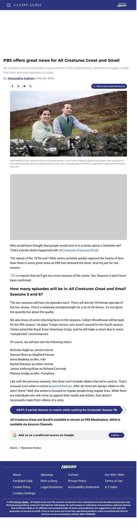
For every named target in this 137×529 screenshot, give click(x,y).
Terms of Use (113, 481)
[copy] (30, 86)
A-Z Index (111, 487)
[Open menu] (9, 5)
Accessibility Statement (83, 487)
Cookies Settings (24, 493)
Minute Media (21, 502)
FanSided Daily (23, 481)
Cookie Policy (22, 487)
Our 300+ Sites (114, 474)
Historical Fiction (31, 447)
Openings (47, 474)
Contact (73, 474)
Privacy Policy (77, 481)
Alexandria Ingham (21, 78)
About (17, 474)
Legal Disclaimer (52, 487)
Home (13, 447)
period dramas (62, 386)
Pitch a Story (49, 481)
